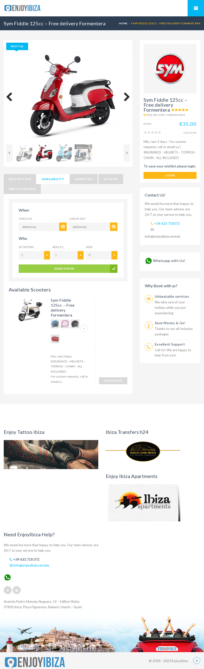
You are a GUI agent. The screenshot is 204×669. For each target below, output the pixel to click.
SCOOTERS (26, 247)
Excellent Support (170, 344)
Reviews (110, 179)
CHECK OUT (77, 218)
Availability (53, 179)
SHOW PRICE (113, 380)
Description (20, 179)
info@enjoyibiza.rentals (31, 565)
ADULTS (57, 247)
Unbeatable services (172, 296)
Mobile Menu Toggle (196, 8)
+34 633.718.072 (26, 559)
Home (123, 23)
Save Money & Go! (170, 323)
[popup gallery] (28, 311)
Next (125, 97)
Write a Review (22, 189)
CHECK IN (25, 218)
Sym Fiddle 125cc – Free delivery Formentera (63, 307)
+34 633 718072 (166, 223)
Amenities (84, 179)
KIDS (89, 247)
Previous (11, 97)
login (170, 175)
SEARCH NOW (64, 268)
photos (17, 46)
